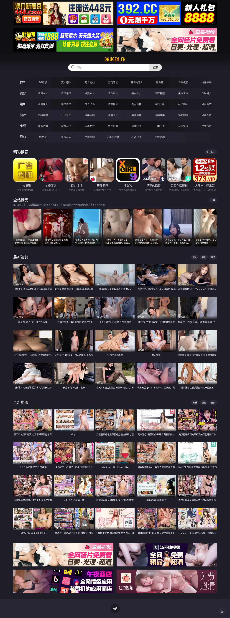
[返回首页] (222, 611)
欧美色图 (90, 115)
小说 (23, 126)
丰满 (195, 402)
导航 (23, 137)
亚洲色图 (66, 115)
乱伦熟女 (183, 104)
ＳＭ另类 (207, 93)
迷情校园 (136, 126)
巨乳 (204, 257)
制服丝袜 (136, 104)
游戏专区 (113, 82)
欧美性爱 (113, 104)
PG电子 (43, 82)
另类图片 (207, 115)
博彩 (23, 82)
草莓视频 (90, 137)
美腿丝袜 (136, 115)
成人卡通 (90, 104)
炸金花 (160, 82)
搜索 (155, 67)
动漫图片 (113, 115)
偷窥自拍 (43, 115)
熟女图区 (183, 115)
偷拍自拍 (66, 104)
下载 (213, 200)
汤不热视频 (113, 137)
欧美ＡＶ (90, 93)
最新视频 (20, 257)
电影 (23, 104)
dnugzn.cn (115, 59)
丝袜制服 (160, 93)
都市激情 (43, 126)
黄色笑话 (183, 126)
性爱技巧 (207, 126)
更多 (213, 257)
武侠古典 (113, 126)
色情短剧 (160, 137)
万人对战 (90, 82)
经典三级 (160, 104)
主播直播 (183, 93)
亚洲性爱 (43, 104)
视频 (23, 93)
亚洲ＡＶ (43, 93)
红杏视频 (136, 137)
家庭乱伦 (66, 126)
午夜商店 (66, 137)
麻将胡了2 (136, 82)
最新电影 (20, 402)
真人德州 (66, 82)
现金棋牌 (183, 82)
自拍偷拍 (66, 93)
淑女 (204, 402)
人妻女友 (90, 126)
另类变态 (207, 104)
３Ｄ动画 (113, 93)
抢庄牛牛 (207, 82)
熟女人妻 (136, 93)
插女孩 (43, 137)
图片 (23, 115)
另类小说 (160, 126)
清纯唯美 (160, 115)
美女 (195, 257)
